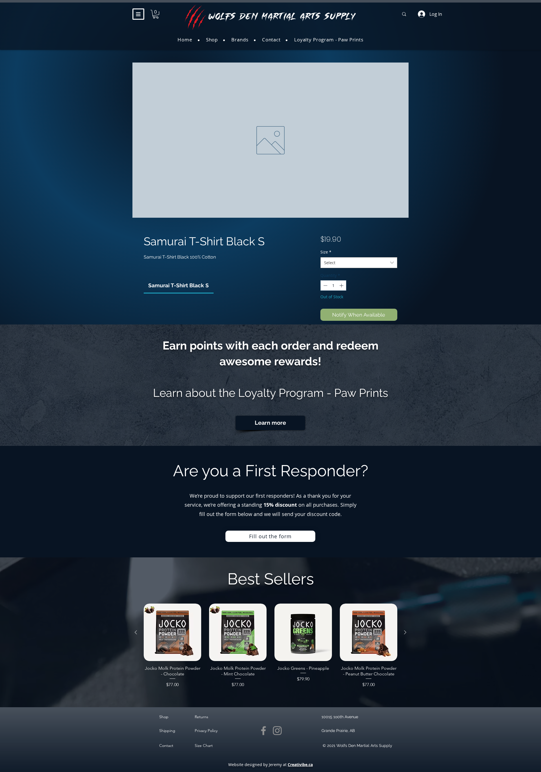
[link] (178, 285)
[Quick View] (172, 632)
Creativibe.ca (300, 764)
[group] (270, 646)
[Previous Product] (135, 632)
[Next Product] (405, 632)
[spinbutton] (333, 285)
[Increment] (341, 285)
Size (325, 252)
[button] (138, 14)
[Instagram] (277, 731)
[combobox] (358, 262)
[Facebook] (263, 731)
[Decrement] (324, 285)
